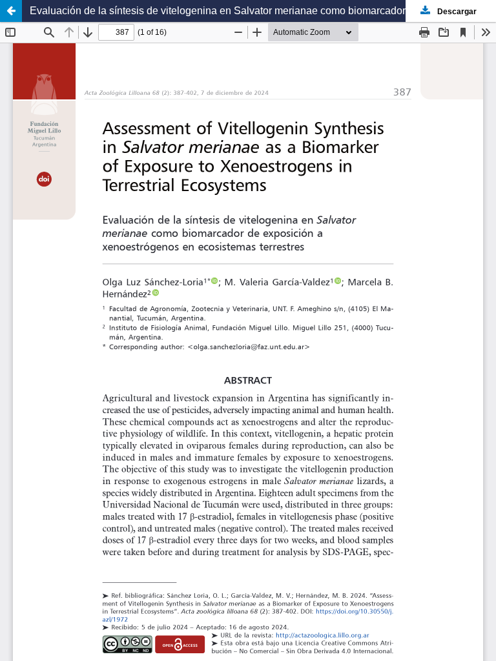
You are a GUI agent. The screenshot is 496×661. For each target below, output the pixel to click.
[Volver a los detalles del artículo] (11, 11)
